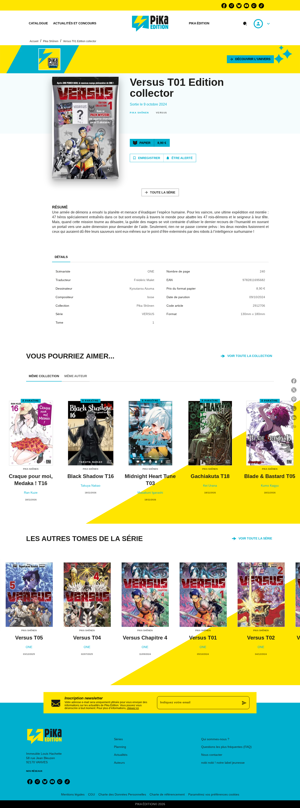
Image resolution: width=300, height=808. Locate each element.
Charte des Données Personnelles (122, 794)
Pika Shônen (50, 41)
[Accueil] (150, 23)
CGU (91, 794)
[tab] (38, 23)
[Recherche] (245, 23)
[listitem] (224, 5)
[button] (250, 59)
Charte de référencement (167, 794)
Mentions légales (73, 794)
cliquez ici (133, 708)
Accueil (34, 41)
